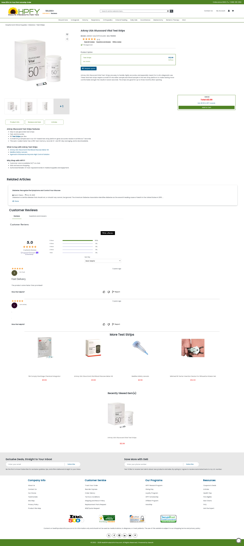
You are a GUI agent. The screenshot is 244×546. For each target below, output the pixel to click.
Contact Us (208, 11)
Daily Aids (133, 20)
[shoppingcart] (233, 11)
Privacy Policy (33, 504)
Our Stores (32, 493)
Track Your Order (91, 485)
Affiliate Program (152, 501)
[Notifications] (229, 11)
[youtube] (130, 535)
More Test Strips (122, 334)
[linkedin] (124, 535)
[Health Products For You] (23, 11)
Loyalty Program (152, 493)
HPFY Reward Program (154, 485)
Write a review (117, 42)
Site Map (31, 501)
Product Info (14, 122)
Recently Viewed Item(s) (122, 393)
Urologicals (75, 20)
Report (117, 292)
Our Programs (153, 480)
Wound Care (63, 20)
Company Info (36, 480)
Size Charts (207, 501)
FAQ (204, 504)
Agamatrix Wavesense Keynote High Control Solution (29, 154)
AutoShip (149, 504)
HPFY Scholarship (152, 497)
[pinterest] (135, 535)
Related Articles (19, 179)
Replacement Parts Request (95, 504)
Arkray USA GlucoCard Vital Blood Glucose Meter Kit (29, 150)
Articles (54, 122)
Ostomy (85, 20)
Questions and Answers (104, 42)
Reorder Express (91, 489)
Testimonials (33, 497)
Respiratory (95, 20)
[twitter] (109, 535)
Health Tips (207, 493)
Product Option (87, 52)
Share (16, 201)
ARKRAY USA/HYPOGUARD (93, 36)
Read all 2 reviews (89, 42)
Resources (209, 480)
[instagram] (119, 535)
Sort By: (87, 257)
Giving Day (149, 489)
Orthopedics (107, 20)
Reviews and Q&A (34, 122)
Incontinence (145, 20)
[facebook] (114, 535)
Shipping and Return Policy (95, 501)
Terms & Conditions (92, 497)
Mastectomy (158, 20)
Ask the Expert (208, 508)
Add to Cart (206, 107)
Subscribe (71, 464)
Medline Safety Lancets (18, 152)
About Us (31, 485)
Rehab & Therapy (172, 20)
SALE (184, 20)
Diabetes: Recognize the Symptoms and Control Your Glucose (36, 190)
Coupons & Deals (209, 485)
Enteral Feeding (121, 20)
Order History (90, 493)
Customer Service (95, 480)
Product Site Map (34, 508)
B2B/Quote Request (92, 508)
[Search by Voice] (168, 11)
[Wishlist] (67, 34)
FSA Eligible (207, 497)
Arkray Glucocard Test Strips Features (23, 129)
